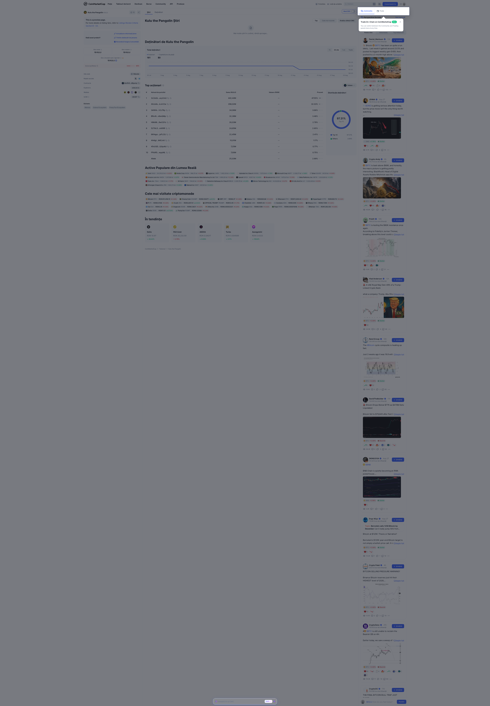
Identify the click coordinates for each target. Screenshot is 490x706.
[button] (400, 22)
